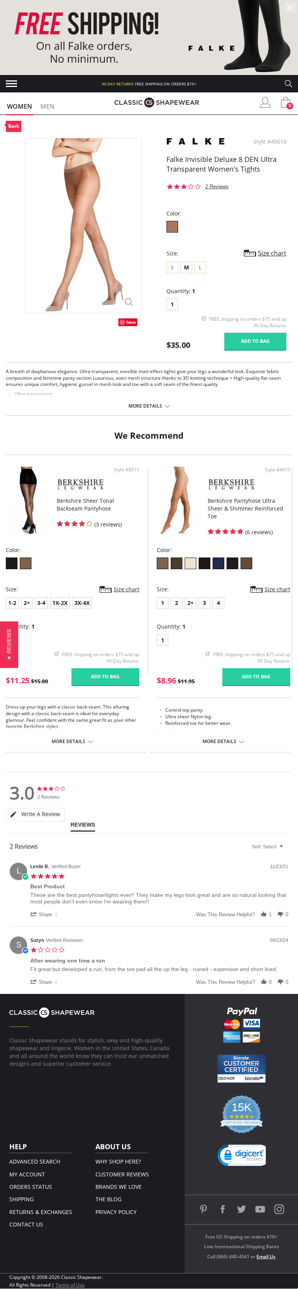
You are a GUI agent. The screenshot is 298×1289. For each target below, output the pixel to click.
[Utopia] (246, 563)
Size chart (272, 253)
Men (47, 106)
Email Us (265, 1256)
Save (131, 322)
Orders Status (30, 1186)
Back (13, 126)
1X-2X (60, 602)
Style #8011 (126, 470)
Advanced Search (34, 1161)
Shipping (21, 1199)
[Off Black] (232, 563)
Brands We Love (118, 1186)
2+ (27, 602)
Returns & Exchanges (40, 1212)
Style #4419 (277, 470)
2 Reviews (217, 186)
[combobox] (268, 846)
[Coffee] (172, 227)
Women (19, 106)
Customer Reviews (122, 1174)
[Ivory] (190, 563)
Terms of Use (70, 1285)
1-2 (12, 602)
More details (145, 406)
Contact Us (26, 1224)
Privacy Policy (116, 1212)
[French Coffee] (176, 563)
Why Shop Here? (118, 1161)
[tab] (35, 815)
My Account (27, 1174)
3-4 (41, 602)
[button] (45, 914)
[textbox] (286, 850)
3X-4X (82, 602)
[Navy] (218, 563)
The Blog (108, 1199)
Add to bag (255, 341)
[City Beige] (25, 563)
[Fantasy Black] (11, 563)
